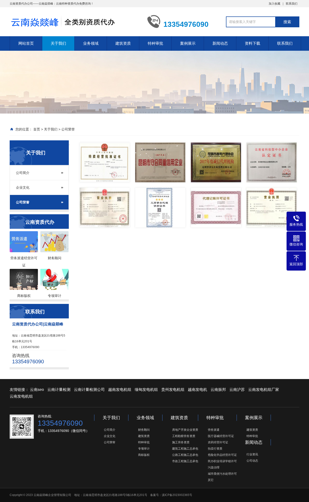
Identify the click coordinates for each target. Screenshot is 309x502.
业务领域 (90, 43)
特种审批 (155, 43)
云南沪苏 (237, 389)
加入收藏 (274, 3)
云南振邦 (218, 389)
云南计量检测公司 (89, 389)
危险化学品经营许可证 (222, 455)
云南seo (37, 389)
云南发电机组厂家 (263, 389)
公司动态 (252, 460)
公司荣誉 (68, 129)
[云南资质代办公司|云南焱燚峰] (75, 21)
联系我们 (291, 3)
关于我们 (58, 43)
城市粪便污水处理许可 (222, 473)
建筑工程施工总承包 (185, 448)
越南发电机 (197, 389)
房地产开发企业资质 (185, 429)
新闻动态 (220, 43)
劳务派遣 (213, 429)
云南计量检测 (58, 389)
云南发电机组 (21, 396)
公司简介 (22, 173)
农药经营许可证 (218, 442)
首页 (36, 129)
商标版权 (144, 455)
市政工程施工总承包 (185, 461)
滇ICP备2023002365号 (177, 495)
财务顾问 (144, 429)
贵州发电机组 (172, 389)
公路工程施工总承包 (185, 455)
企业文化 (22, 187)
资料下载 (252, 43)
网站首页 (26, 43)
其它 (211, 480)
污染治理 (213, 467)
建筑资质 (123, 43)
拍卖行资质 (215, 448)
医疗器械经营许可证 (221, 436)
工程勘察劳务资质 (183, 436)
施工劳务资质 (181, 442)
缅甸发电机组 (146, 389)
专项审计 (144, 448)
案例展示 (188, 43)
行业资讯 (252, 454)
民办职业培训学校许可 (222, 461)
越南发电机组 (119, 389)
